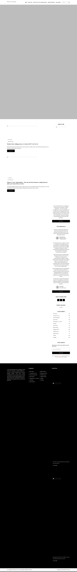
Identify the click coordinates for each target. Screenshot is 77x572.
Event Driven (55, 319)
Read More (61, 221)
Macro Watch (55, 325)
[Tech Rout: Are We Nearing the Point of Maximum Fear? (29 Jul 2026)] (61, 416)
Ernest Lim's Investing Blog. (19, 569)
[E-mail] (61, 300)
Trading (54, 335)
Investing (54, 323)
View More (61, 291)
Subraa (68, 569)
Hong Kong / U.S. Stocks (57, 321)
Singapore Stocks (56, 329)
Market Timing (55, 327)
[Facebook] (58, 300)
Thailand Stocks (56, 333)
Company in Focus (56, 315)
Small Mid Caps (56, 331)
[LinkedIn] (64, 300)
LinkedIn (59, 355)
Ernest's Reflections (56, 317)
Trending (54, 337)
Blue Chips (55, 313)
